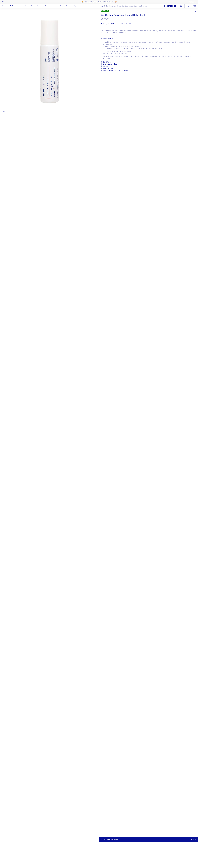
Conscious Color (23, 6)
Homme (55, 6)
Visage (32, 6)
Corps (61, 6)
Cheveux (69, 6)
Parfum (47, 6)
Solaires (40, 6)
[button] (23, 6)
